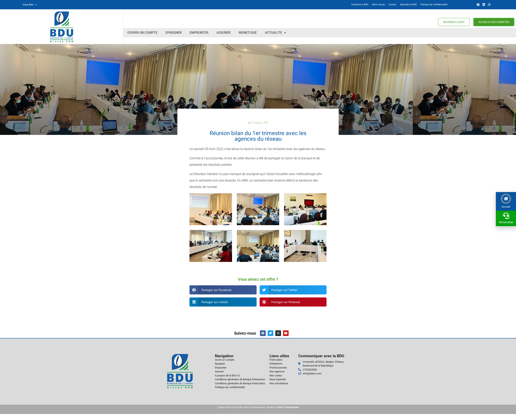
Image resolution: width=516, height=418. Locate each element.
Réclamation (506, 222)
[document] (258, 209)
